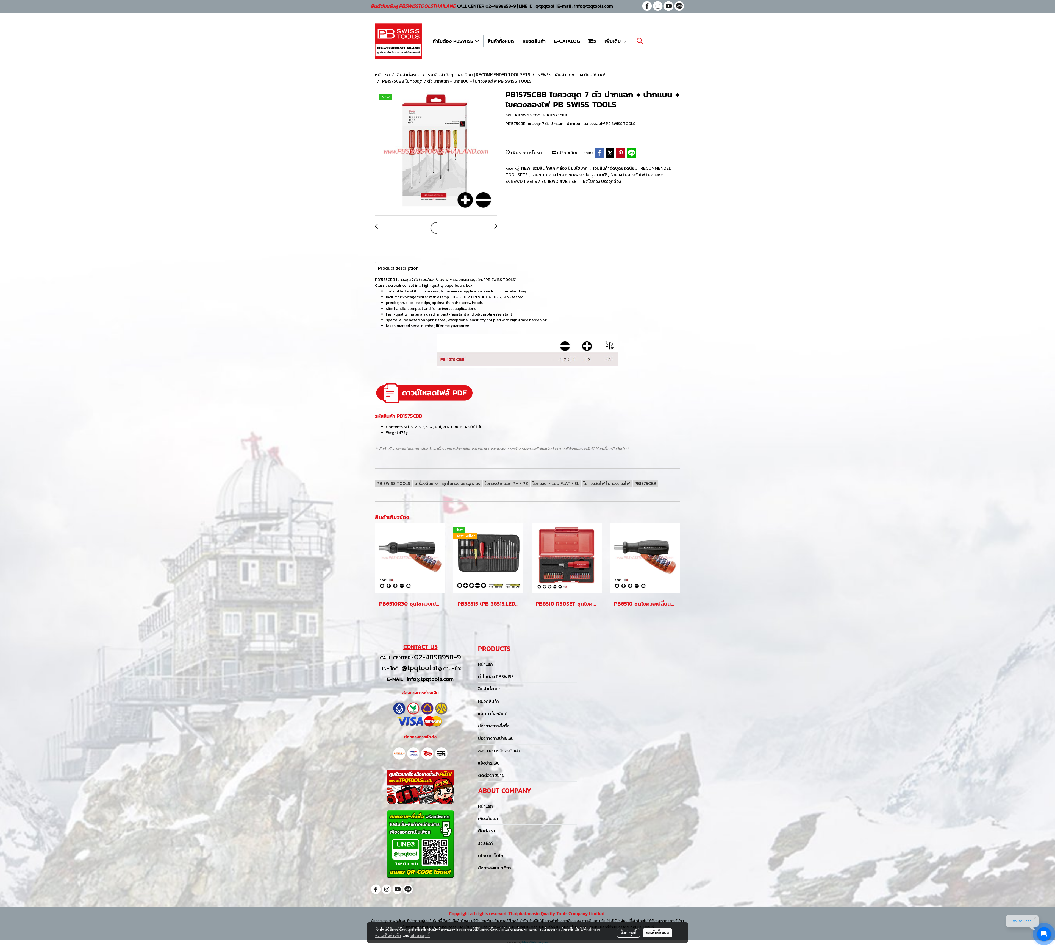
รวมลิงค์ (485, 843)
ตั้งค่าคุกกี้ (628, 932)
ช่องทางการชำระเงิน (496, 738)
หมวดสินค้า (534, 41)
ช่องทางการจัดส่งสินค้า (499, 750)
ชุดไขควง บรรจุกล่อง (602, 181)
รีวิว (592, 41)
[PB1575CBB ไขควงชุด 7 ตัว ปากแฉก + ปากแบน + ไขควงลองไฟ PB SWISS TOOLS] (436, 153)
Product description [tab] (398, 268)
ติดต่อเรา (486, 830)
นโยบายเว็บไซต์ (492, 855)
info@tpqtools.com (430, 679)
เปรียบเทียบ (567, 152)
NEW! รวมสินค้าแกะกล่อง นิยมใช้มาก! (555, 168)
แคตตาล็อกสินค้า (493, 713)
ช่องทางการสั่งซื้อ (493, 726)
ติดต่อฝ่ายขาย (491, 775)
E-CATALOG (567, 41)
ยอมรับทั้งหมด (657, 932)
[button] (640, 41)
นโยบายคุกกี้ (420, 935)
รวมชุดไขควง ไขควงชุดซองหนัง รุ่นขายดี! (569, 174)
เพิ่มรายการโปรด (526, 152)
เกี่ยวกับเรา (488, 818)
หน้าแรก (485, 664)
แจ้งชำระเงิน (489, 763)
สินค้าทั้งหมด (501, 41)
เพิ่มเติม (613, 41)
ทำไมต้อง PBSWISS (454, 41)
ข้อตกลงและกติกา (494, 868)
